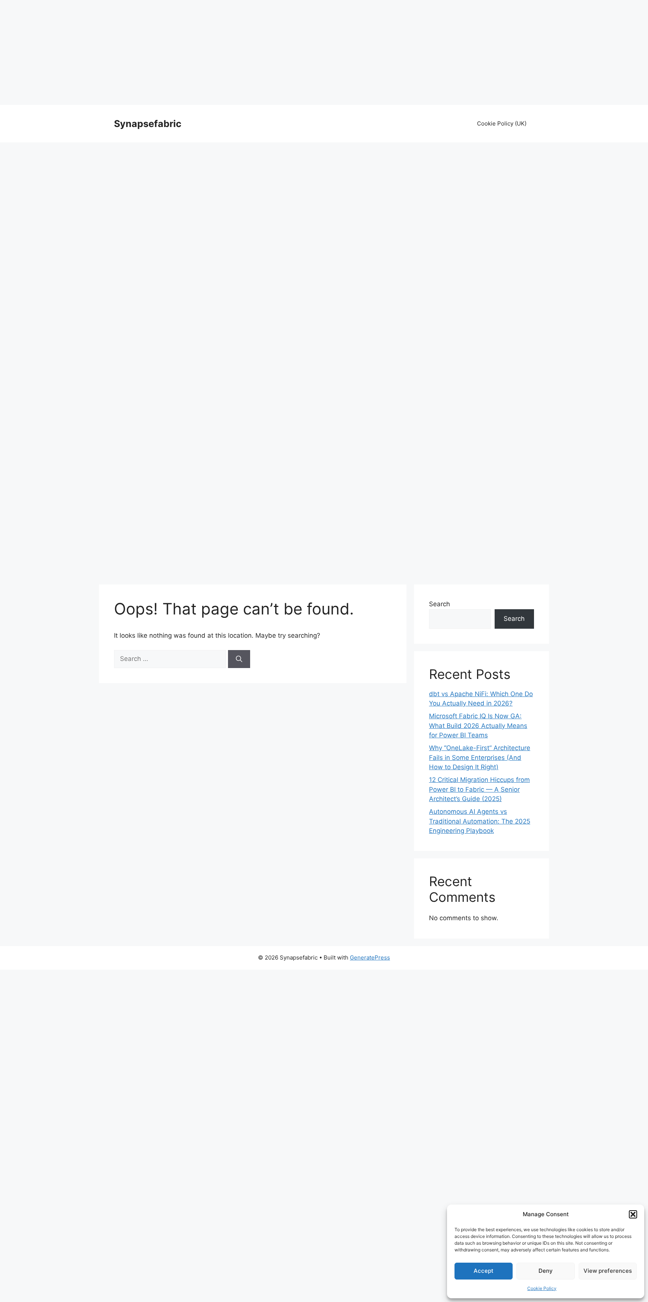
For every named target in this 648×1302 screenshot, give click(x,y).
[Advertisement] (324, 52)
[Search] (239, 659)
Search (439, 604)
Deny (545, 1270)
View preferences (608, 1270)
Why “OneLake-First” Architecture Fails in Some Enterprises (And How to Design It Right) (479, 757)
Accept (484, 1270)
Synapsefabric (148, 123)
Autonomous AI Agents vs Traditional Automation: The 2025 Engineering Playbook (479, 821)
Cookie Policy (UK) (501, 123)
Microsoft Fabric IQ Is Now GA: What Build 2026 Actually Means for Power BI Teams (478, 725)
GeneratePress (370, 957)
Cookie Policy (541, 1288)
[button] (633, 1214)
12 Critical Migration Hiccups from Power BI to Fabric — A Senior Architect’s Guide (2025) (479, 789)
